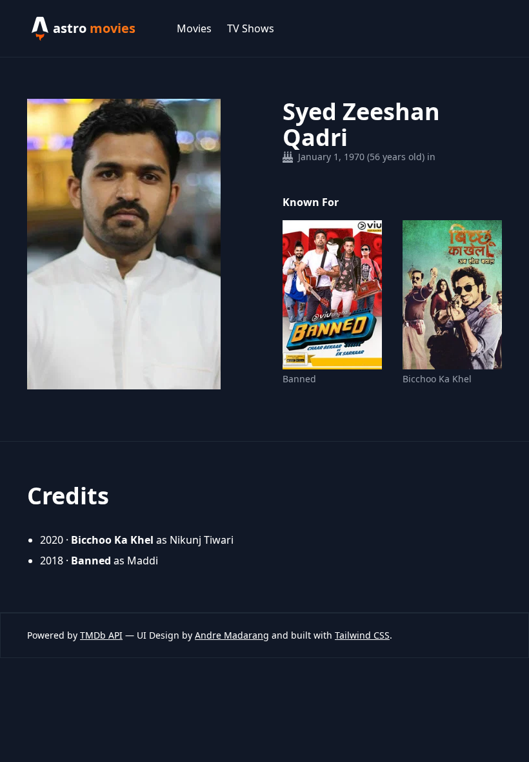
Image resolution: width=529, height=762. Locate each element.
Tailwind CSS (362, 635)
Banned (299, 379)
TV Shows (250, 28)
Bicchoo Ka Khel (437, 379)
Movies (194, 28)
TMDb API (101, 635)
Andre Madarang (232, 635)
